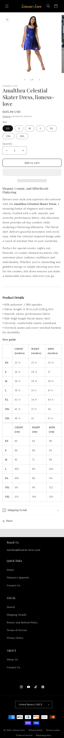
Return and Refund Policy (22, 622)
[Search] (48, 6)
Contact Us (13, 585)
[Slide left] (24, 79)
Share (9, 520)
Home (10, 569)
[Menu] (7, 6)
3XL (22, 136)
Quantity (7, 143)
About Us (12, 659)
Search (11, 607)
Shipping (7, 116)
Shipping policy (43, 735)
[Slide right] (39, 79)
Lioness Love (18, 730)
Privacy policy (53, 730)
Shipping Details (16, 614)
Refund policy (36, 730)
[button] (32, 172)
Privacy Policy (15, 637)
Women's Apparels (18, 577)
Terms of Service (17, 630)
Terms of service (24, 735)
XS (7, 128)
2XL (8, 136)
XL (51, 128)
